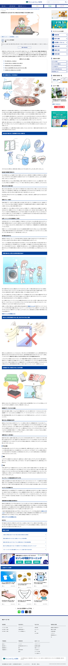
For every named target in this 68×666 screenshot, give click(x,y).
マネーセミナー (37, 629)
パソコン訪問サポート (38, 653)
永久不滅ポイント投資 (5, 629)
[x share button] (26, 612)
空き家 (19, 651)
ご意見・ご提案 (34, 664)
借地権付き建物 (20, 649)
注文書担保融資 (53, 631)
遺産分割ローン (4, 645)
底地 (19, 647)
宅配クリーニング (37, 647)
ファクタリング (53, 633)
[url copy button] (30, 612)
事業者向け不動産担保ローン (55, 627)
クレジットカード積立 (5, 627)
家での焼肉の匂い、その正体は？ (11, 61)
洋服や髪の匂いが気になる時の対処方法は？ (13, 65)
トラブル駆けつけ (37, 649)
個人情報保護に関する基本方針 (17, 664)
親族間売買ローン (4, 647)
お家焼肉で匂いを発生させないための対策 (13, 70)
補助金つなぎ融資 (53, 629)
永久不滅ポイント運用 (5, 631)
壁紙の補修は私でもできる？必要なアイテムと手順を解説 (15, 538)
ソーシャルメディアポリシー (26, 664)
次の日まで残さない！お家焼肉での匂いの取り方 (14, 63)
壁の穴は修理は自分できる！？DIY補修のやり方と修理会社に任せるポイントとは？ (20, 545)
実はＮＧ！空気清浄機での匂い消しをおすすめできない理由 (16, 67)
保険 (35, 631)
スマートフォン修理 (37, 651)
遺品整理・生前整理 (37, 645)
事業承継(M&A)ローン (54, 635)
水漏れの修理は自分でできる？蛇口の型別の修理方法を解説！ (16, 534)
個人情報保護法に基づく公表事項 (6, 664)
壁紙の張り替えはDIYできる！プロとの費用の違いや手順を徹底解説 (17, 542)
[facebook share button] (22, 612)
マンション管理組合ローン (22, 631)
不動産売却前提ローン (21, 629)
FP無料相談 (36, 627)
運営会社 (38, 664)
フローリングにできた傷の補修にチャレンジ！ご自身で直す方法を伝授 (17, 549)
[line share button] (19, 612)
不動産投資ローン (4, 649)
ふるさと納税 (36, 633)
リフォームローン (20, 627)
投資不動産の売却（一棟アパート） (23, 645)
